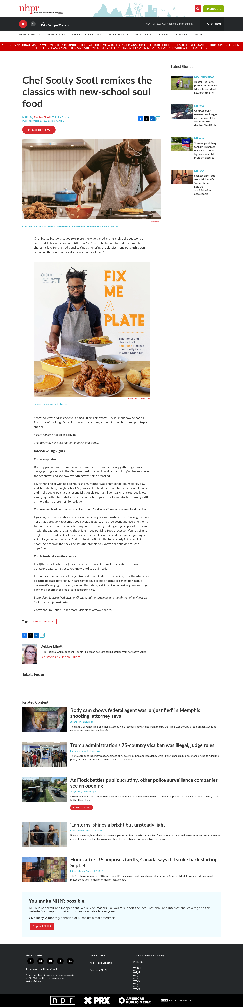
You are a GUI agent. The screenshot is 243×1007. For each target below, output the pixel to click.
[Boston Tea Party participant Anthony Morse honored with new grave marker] (182, 83)
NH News (199, 105)
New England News (204, 76)
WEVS (136, 989)
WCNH (137, 968)
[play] (23, 24)
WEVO (137, 984)
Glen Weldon (77, 830)
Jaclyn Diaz (75, 791)
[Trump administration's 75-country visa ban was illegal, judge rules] (44, 754)
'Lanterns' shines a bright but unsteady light (117, 824)
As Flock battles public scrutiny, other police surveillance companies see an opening (144, 782)
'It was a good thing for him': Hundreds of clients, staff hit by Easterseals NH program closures (205, 150)
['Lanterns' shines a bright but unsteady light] (44, 834)
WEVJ (136, 978)
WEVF (136, 973)
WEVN (136, 981)
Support (215, 8)
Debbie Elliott (42, 117)
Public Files (139, 962)
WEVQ (137, 986)
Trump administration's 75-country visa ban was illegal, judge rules (142, 745)
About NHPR (143, 34)
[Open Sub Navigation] (42, 34)
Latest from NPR (43, 621)
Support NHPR (42, 926)
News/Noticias (29, 34)
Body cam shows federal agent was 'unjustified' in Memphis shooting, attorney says (135, 713)
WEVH (136, 976)
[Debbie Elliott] (29, 654)
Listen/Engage (118, 34)
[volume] (33, 24)
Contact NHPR (97, 955)
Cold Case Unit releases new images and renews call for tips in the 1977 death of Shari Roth (205, 118)
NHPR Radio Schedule (101, 962)
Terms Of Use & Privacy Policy (148, 955)
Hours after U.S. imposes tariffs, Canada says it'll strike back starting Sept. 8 (144, 862)
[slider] (38, 24)
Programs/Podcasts (86, 34)
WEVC (136, 970)
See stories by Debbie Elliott (60, 657)
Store (198, 34)
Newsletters (56, 34)
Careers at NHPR (98, 970)
